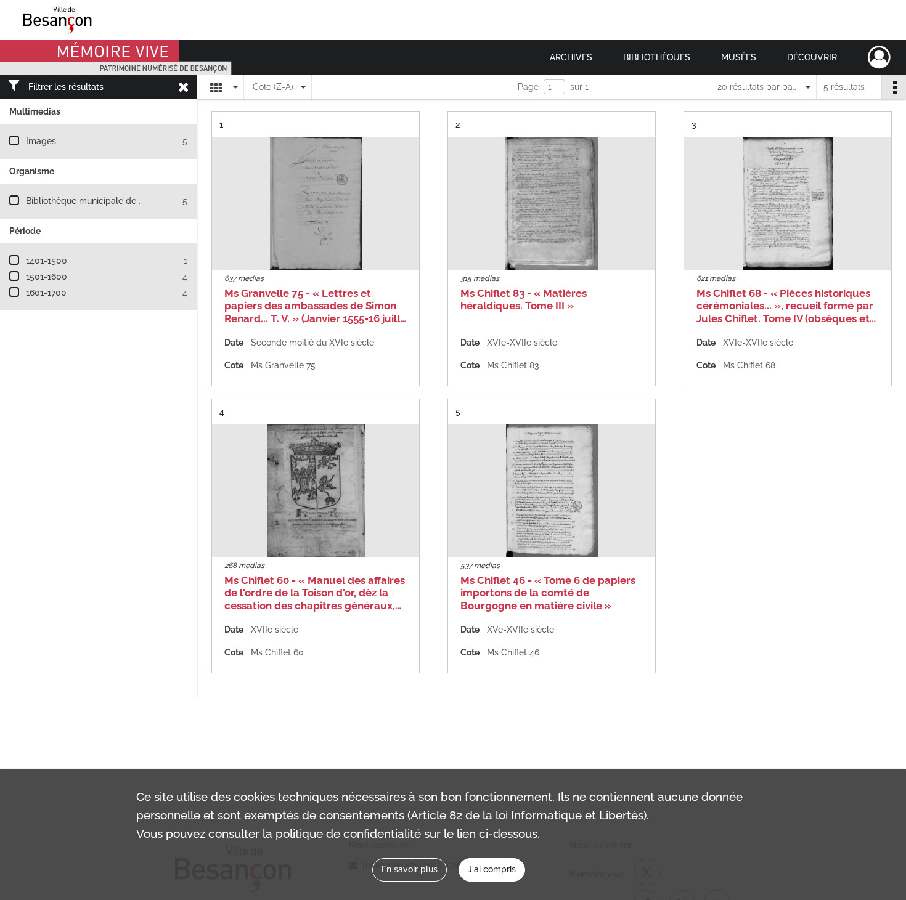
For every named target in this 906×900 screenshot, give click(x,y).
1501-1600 (46, 277)
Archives (571, 57)
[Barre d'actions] (893, 87)
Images (41, 141)
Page (528, 87)
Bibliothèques (656, 57)
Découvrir (812, 57)
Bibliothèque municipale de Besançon (102, 201)
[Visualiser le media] (315, 203)
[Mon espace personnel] (879, 57)
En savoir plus (410, 869)
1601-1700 (46, 293)
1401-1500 (46, 261)
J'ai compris (492, 869)
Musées (738, 57)
